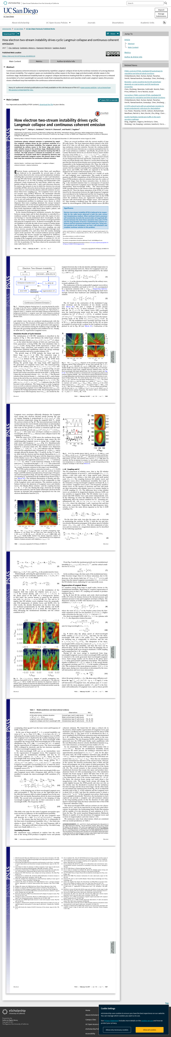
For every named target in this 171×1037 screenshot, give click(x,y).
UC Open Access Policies (57, 22)
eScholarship (6, 29)
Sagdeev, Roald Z (59, 48)
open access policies (89, 87)
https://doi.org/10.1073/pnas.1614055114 (18, 56)
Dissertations (118, 22)
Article (127, 39)
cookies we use (147, 1020)
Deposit (161, 10)
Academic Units (147, 22)
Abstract (10, 67)
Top (167, 1003)
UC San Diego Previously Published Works (40, 29)
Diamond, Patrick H (43, 48)
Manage (161, 15)
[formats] (18, 34)
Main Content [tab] (15, 61)
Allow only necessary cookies (117, 1030)
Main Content (12, 99)
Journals (91, 22)
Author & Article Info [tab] (66, 61)
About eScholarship (20, 22)
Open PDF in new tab (109, 100)
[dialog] (134, 1020)
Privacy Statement (111, 1020)
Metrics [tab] (39, 61)
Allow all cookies (149, 1030)
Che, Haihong (13, 48)
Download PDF (9, 34)
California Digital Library (10, 1020)
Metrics (127, 52)
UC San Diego (8, 16)
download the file (46, 104)
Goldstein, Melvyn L (27, 48)
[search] (166, 3)
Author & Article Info (133, 57)
